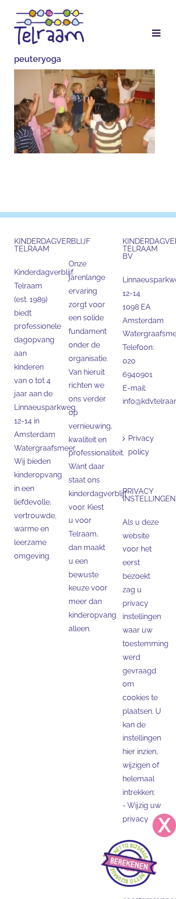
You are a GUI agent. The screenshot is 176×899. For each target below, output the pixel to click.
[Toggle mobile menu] (157, 33)
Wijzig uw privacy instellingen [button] (141, 819)
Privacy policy (141, 445)
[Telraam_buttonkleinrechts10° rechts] (129, 843)
